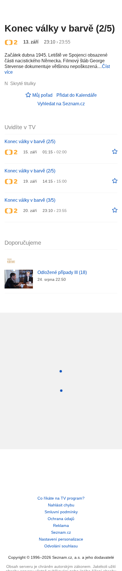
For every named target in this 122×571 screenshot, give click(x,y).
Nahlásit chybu (61, 505)
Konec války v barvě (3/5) (30, 200)
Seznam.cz (61, 532)
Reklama (61, 525)
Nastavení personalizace (61, 539)
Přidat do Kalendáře (76, 95)
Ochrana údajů (61, 518)
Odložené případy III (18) (62, 272)
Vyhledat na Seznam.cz (61, 103)
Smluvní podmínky (61, 512)
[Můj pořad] (114, 151)
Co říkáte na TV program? (61, 498)
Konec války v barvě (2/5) (30, 141)
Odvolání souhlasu (61, 546)
